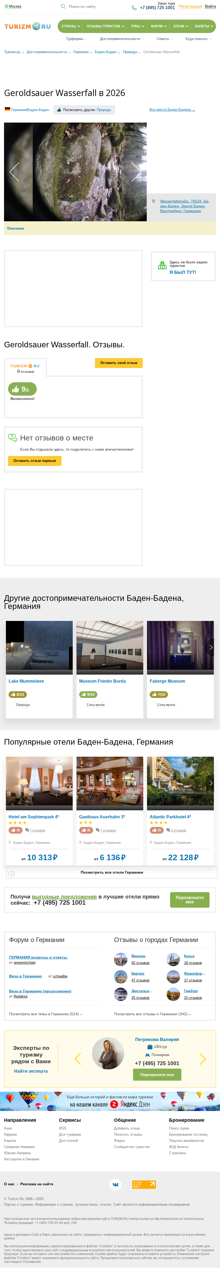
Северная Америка (19, 1147)
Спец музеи (96, 705)
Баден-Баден (38, 110)
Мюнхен (138, 956)
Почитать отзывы (128, 1134)
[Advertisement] (110, 72)
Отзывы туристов (103, 26)
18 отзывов (193, 963)
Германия (19, 110)
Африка (10, 1134)
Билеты (202, 26)
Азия (8, 1128)
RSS (62, 1128)
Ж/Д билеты (179, 1147)
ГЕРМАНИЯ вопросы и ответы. (38, 957)
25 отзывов (140, 998)
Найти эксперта (31, 1071)
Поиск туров (179, 1128)
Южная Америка (17, 1153)
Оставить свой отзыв (118, 363)
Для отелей (68, 1141)
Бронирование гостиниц (188, 1134)
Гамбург (191, 991)
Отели (178, 26)
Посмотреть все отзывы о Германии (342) (152, 1014)
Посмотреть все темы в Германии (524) (46, 1014)
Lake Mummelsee (26, 681)
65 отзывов (140, 963)
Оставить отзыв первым (34, 461)
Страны (69, 26)
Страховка (177, 1153)
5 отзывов (178, 830)
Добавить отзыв (127, 1128)
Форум (157, 26)
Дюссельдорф (142, 991)
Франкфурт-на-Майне (195, 974)
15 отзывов (193, 998)
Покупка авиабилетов (186, 1141)
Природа (104, 110)
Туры (135, 26)
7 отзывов (37, 830)
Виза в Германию (25, 976)
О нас (9, 1184)
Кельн (189, 956)
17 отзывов (193, 980)
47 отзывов (140, 980)
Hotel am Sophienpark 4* (34, 817)
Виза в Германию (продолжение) (40, 991)
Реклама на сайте (36, 1184)
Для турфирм (70, 1134)
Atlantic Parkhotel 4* (170, 817)
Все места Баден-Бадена (172, 109)
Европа (10, 1141)
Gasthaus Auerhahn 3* (102, 817)
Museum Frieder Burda (102, 681)
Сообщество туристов (132, 1147)
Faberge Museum (167, 681)
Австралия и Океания (21, 1159)
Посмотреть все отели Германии (112, 872)
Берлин (137, 974)
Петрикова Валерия (157, 1039)
